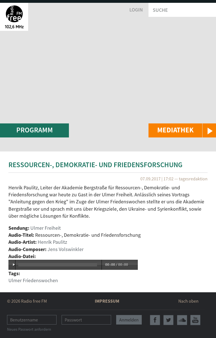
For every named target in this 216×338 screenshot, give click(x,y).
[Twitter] (168, 320)
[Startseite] (14, 17)
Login (136, 9)
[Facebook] (155, 320)
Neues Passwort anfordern (29, 329)
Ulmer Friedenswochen (33, 280)
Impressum (107, 301)
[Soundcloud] (182, 320)
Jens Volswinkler (66, 249)
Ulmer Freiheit (45, 228)
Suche (160, 10)
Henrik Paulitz (52, 242)
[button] (182, 130)
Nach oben (188, 301)
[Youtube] (195, 320)
